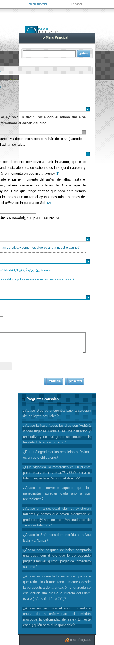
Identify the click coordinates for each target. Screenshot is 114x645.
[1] (57, 173)
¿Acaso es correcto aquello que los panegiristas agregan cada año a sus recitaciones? (57, 493)
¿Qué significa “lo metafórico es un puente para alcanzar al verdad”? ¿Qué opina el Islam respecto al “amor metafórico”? (57, 472)
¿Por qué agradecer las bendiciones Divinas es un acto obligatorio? (57, 454)
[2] (49, 203)
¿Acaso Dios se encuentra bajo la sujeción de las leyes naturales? (57, 413)
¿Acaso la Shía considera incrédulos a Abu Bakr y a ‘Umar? (57, 537)
